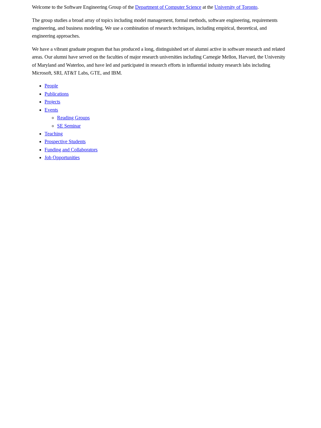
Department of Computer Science (168, 7)
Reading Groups (73, 117)
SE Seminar (69, 125)
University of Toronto (235, 7)
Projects (52, 101)
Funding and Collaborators (71, 149)
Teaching (54, 133)
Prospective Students (65, 141)
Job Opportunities (62, 157)
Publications (57, 94)
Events (51, 109)
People (51, 85)
